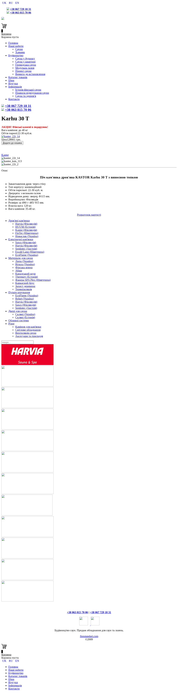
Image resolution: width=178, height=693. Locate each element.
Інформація (15, 86)
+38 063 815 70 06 (20, 12)
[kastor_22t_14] (10, 136)
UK (4, 2)
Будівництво (15, 55)
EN (17, 2)
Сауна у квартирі (25, 61)
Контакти (14, 99)
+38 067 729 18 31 (20, 9)
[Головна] (2, 18)
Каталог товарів (17, 77)
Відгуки (13, 83)
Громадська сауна (25, 64)
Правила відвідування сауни (32, 92)
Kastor (5, 154)
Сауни (19, 49)
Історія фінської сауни (28, 89)
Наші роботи (15, 46)
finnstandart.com (89, 636)
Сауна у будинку (25, 58)
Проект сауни (23, 71)
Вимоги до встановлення (30, 74)
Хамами (20, 52)
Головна (13, 42)
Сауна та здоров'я (25, 95)
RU (11, 2)
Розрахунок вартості (89, 214)
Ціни (11, 80)
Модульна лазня (24, 67)
